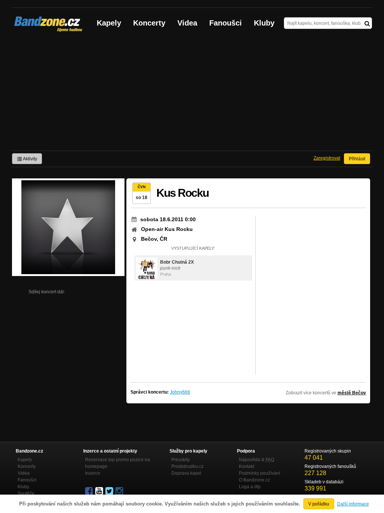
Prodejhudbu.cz (187, 466)
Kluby (264, 23)
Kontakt (246, 466)
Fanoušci (225, 23)
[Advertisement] (192, 94)
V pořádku (318, 504)
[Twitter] (109, 491)
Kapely (109, 23)
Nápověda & (256, 459)
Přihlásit (357, 158)
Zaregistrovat (327, 158)
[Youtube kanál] (99, 491)
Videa (187, 23)
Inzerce (92, 473)
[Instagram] (120, 491)
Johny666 (180, 392)
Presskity (180, 459)
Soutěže (26, 493)
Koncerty (149, 23)
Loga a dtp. (250, 486)
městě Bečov (352, 392)
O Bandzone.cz (254, 480)
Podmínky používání (259, 473)
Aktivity (29, 158)
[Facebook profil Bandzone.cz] (89, 491)
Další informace (353, 504)
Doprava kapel (186, 473)
